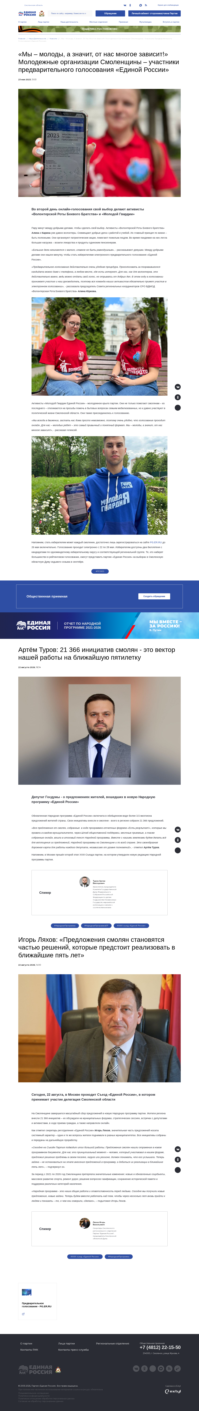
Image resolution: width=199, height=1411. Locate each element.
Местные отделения (98, 22)
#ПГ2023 (100, 571)
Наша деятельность (69, 22)
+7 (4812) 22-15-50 (160, 1347)
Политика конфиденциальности (34, 1396)
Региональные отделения (112, 1343)
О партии (22, 22)
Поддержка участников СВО (99, 29)
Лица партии (43, 22)
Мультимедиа (145, 22)
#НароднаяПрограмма (65, 926)
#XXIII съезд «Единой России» (131, 926)
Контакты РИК (29, 1349)
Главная (21, 39)
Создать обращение (154, 596)
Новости (53, 39)
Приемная (123, 22)
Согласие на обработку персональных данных (40, 1401)
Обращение (110, 13)
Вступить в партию (171, 22)
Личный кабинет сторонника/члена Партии (154, 13)
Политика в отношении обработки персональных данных (46, 1398)
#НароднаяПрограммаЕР (96, 926)
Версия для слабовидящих (168, 5)
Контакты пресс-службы (73, 1349)
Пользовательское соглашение (33, 1393)
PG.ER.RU (156, 542)
